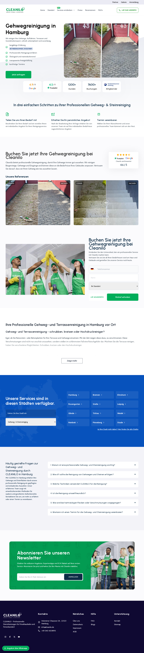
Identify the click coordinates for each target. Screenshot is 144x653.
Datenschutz (78, 624)
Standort (51, 10)
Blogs (93, 624)
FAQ (92, 621)
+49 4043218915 (97, 297)
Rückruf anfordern (122, 297)
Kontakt (117, 621)
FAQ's (100, 10)
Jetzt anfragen (18, 74)
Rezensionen (90, 10)
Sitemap (117, 624)
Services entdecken (64, 10)
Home (42, 10)
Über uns (76, 621)
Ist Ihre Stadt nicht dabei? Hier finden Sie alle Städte (118, 429)
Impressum (77, 628)
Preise (80, 10)
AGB (74, 632)
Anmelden (73, 577)
